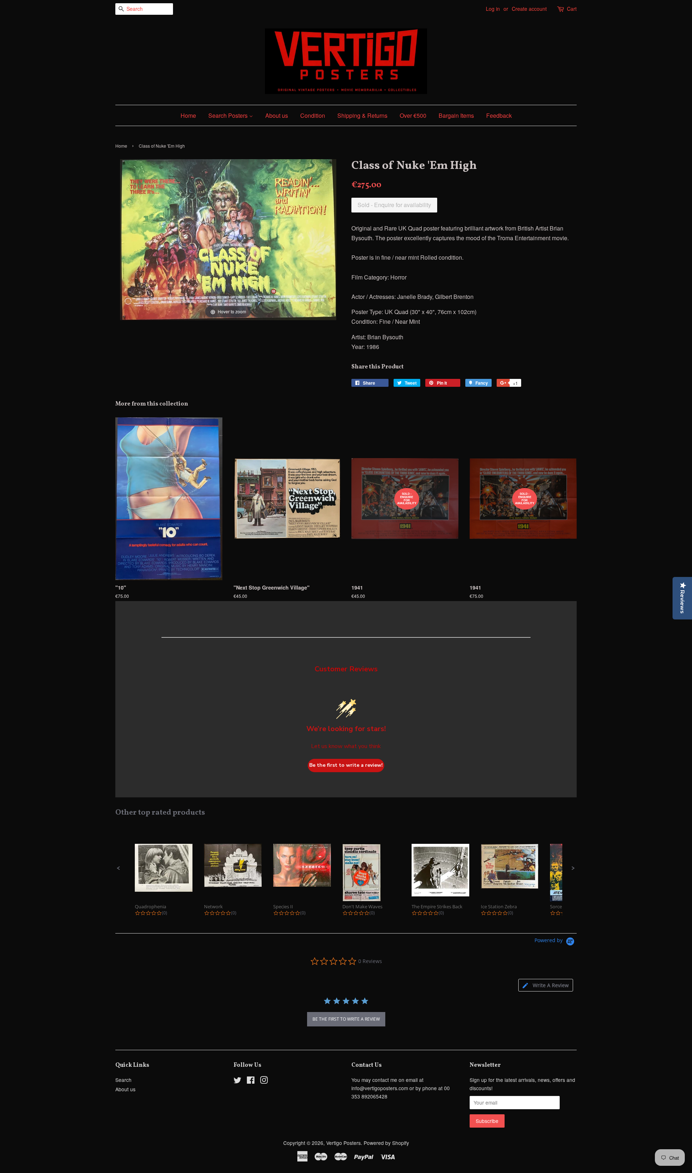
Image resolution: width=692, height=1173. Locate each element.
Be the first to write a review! (346, 765)
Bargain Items (456, 115)
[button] (118, 868)
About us (276, 115)
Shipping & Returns (362, 115)
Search (123, 1079)
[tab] (545, 985)
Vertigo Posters (343, 1142)
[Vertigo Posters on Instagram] (264, 1081)
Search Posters (228, 115)
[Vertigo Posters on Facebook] (251, 1081)
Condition (312, 115)
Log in (493, 8)
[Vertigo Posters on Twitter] (237, 1081)
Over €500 (413, 115)
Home (188, 115)
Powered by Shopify (386, 1142)
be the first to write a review (346, 1019)
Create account (529, 8)
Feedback (499, 115)
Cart (572, 8)
